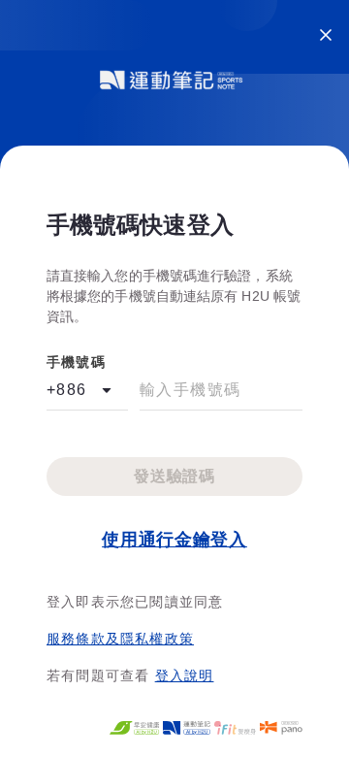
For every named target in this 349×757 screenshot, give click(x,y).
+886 (67, 389)
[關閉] (325, 34)
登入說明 (184, 675)
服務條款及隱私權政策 (120, 638)
